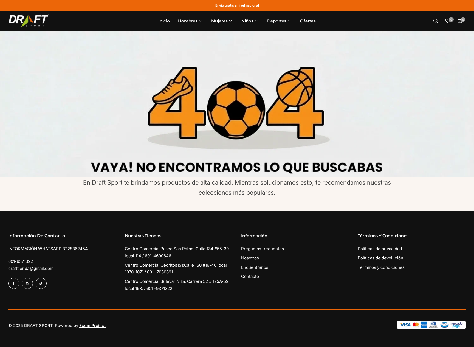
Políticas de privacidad (380, 248)
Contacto (250, 276)
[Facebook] (13, 283)
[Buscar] (436, 21)
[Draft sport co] (28, 21)
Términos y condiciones (381, 267)
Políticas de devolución (380, 258)
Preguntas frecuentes (262, 248)
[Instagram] (27, 283)
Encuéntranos (254, 267)
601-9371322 (20, 261)
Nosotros (250, 258)
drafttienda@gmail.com (30, 268)
